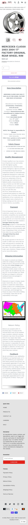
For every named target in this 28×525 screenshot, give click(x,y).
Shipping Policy (7, 489)
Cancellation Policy (9, 485)
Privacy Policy (7, 477)
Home (2, 7)
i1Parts (8, 517)
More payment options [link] (14, 81)
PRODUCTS (6, 412)
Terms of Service (8, 494)
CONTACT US (7, 416)
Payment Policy (8, 472)
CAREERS (6, 420)
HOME (5, 407)
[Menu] (25, 2)
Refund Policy (7, 481)
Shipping (4, 61)
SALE (4, 424)
